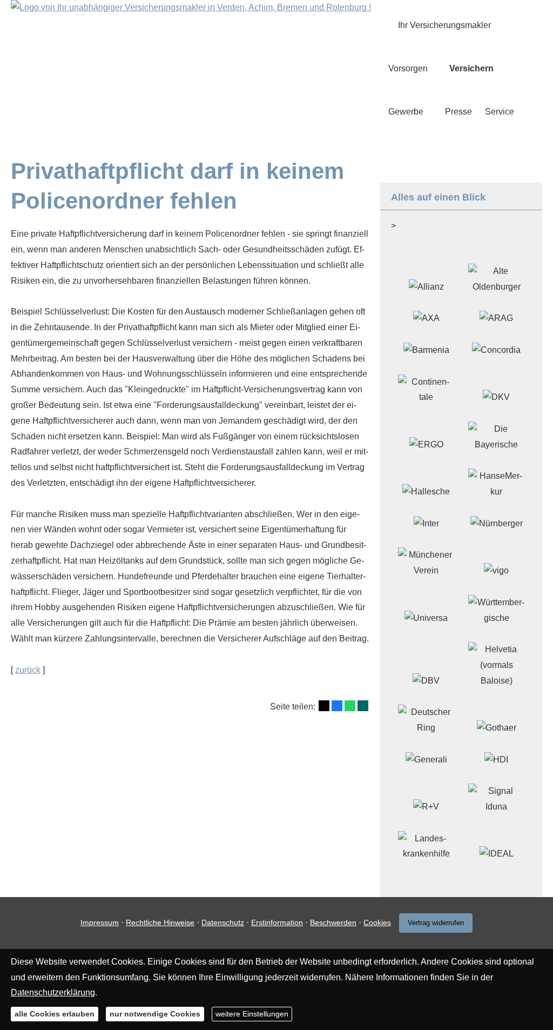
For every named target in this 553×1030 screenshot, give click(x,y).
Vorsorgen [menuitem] (408, 68)
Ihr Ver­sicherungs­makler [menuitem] (444, 25)
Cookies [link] (377, 922)
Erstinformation (277, 922)
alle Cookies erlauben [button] (55, 1013)
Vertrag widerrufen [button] (436, 923)
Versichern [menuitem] (471, 68)
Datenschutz (222, 922)
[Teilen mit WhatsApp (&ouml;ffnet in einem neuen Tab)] (350, 705)
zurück (28, 669)
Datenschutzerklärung (53, 992)
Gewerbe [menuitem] (405, 111)
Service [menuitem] (499, 111)
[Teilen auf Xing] (363, 705)
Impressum (99, 922)
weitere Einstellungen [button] (251, 1013)
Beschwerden (333, 922)
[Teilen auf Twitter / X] (324, 705)
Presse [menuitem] (458, 111)
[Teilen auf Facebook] (337, 705)
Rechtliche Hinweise (160, 922)
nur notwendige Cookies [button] (155, 1013)
